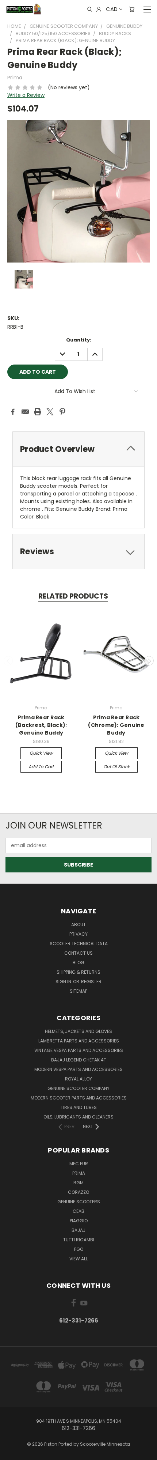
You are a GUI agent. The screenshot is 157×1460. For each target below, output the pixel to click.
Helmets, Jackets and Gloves (78, 1031)
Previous (8, 660)
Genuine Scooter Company (78, 1088)
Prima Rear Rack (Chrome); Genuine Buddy (116, 725)
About (78, 924)
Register (91, 981)
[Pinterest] (62, 411)
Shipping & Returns (78, 972)
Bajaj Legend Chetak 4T (78, 1060)
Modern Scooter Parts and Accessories (79, 1098)
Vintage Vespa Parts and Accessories (78, 1050)
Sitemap (78, 991)
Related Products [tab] (73, 596)
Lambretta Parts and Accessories (78, 1041)
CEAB (78, 1211)
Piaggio (79, 1221)
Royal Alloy (78, 1079)
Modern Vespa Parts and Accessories (78, 1069)
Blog (78, 962)
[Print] (37, 411)
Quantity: (78, 339)
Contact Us (78, 953)
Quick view (41, 753)
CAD (112, 9)
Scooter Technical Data (79, 943)
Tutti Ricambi (78, 1240)
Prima (78, 1173)
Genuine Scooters (78, 1202)
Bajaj (78, 1230)
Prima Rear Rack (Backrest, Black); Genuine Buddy (41, 725)
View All (78, 1259)
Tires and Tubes (79, 1107)
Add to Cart (41, 766)
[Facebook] (12, 411)
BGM (78, 1183)
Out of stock (116, 766)
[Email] (25, 411)
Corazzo (78, 1192)
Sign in (63, 981)
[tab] (78, 449)
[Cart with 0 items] (131, 9)
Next (149, 660)
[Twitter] (50, 411)
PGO (78, 1249)
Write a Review (26, 95)
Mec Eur (78, 1164)
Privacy (78, 934)
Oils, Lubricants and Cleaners (78, 1117)
